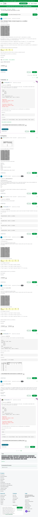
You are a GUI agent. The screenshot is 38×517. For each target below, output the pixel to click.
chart (17, 457)
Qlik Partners (2, 496)
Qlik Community (3, 9)
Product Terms (27, 507)
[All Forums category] (1, 467)
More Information (19, 509)
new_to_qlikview (12, 59)
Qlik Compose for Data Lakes (5, 483)
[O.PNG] (5, 300)
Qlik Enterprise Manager (4, 486)
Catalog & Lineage (3, 488)
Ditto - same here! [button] (5, 129)
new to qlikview (5, 59)
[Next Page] (37, 77)
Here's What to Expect (27, 6)
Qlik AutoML (2, 479)
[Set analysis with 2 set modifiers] (34, 75)
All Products (2, 474)
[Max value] (36, 75)
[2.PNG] (10, 309)
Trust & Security (15, 498)
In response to (6, 85)
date (30, 457)
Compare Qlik (2, 499)
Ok (19, 507)
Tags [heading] (2, 453)
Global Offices (15, 505)
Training (1, 502)
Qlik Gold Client (3, 489)
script (14, 457)
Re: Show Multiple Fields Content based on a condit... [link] (10, 10)
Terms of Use (27, 504)
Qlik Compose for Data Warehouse (6, 485)
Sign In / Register (34, 3)
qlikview (11, 457)
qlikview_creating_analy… (5, 457)
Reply (34, 72)
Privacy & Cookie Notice (29, 501)
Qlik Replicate (2, 482)
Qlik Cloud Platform (3, 476)
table (35, 457)
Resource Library (3, 495)
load (32, 457)
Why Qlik (1, 491)
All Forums (9, 9)
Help (29, 3)
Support (1, 503)
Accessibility (15, 499)
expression (27, 457)
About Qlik (14, 495)
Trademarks (27, 502)
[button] (37, 18)
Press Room (15, 496)
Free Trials (2, 498)
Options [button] (36, 9)
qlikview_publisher (21, 457)
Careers (14, 502)
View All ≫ (3, 461)
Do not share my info (28, 508)
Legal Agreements (28, 505)
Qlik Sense (2, 477)
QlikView (13, 9)
